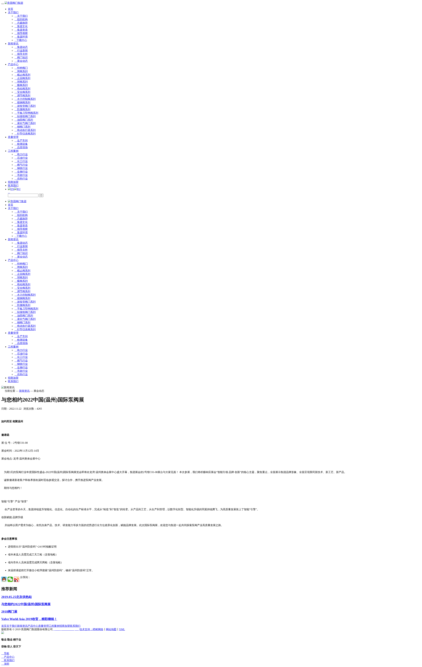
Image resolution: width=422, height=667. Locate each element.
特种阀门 (21, 67)
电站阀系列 (22, 88)
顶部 (5, 663)
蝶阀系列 (21, 85)
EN (12, 189)
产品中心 (13, 64)
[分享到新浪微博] (16, 579)
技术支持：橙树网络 (91, 629)
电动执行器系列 (25, 130)
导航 (5, 653)
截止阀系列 (22, 74)
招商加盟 (13, 182)
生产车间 (21, 140)
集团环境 (21, 36)
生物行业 (21, 171)
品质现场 (21, 147)
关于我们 (13, 12)
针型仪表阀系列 (25, 133)
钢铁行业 (21, 168)
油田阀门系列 (24, 119)
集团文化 (21, 26)
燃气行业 (21, 164)
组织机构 (21, 19)
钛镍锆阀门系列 (25, 116)
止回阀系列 (22, 78)
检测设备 (21, 144)
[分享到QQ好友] (4, 579)
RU (19, 189)
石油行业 (21, 157)
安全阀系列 (22, 92)
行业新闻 (21, 50)
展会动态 (21, 60)
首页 (10, 9)
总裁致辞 (21, 22)
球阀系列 (21, 81)
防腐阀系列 (22, 109)
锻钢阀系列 (22, 102)
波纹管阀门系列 (25, 105)
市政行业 (21, 175)
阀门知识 (21, 57)
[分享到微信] (10, 579)
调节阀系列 (22, 95)
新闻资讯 (13, 43)
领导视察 (21, 33)
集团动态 (21, 47)
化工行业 (21, 161)
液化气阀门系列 (25, 123)
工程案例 (13, 150)
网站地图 (111, 629)
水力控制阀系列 (25, 99)
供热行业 (21, 178)
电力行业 (21, 154)
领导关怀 (21, 54)
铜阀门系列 (22, 126)
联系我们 (13, 185)
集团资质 (21, 29)
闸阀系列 (21, 71)
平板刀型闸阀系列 (26, 112)
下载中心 (21, 40)
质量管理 (13, 137)
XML (122, 629)
